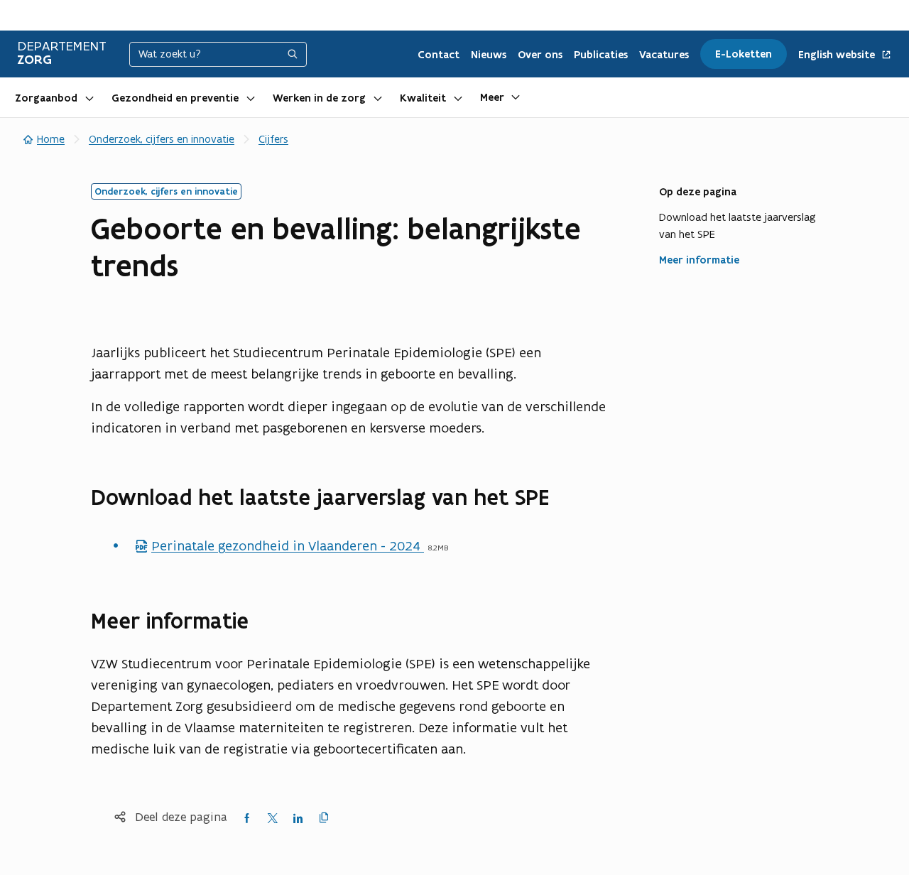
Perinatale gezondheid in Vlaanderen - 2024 (279, 545)
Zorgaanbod (46, 98)
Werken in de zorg (319, 98)
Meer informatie (699, 260)
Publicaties (601, 55)
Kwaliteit (423, 98)
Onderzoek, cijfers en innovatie (161, 139)
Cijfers (273, 139)
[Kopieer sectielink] (565, 498)
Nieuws (488, 55)
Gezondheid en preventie (175, 98)
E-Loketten (743, 54)
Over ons (540, 55)
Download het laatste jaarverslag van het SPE (737, 225)
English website (838, 55)
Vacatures (664, 55)
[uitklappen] (89, 97)
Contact (438, 55)
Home (51, 139)
